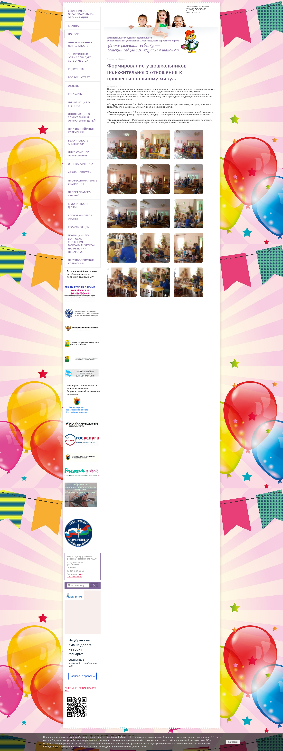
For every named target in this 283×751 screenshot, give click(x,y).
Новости (74, 34)
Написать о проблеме (82, 676)
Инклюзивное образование (78, 154)
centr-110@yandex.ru (75, 575)
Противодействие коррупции (81, 130)
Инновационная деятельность (80, 44)
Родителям (76, 69)
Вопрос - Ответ (79, 77)
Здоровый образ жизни (80, 217)
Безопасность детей (78, 205)
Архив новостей (80, 172)
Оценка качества (80, 163)
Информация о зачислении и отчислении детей (82, 117)
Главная (74, 25)
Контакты (75, 94)
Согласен (232, 742)
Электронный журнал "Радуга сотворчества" (79, 57)
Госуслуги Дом (79, 227)
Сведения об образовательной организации (81, 14)
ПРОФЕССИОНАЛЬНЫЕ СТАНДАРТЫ (82, 182)
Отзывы (73, 85)
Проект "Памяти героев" (80, 193)
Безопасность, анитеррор (78, 142)
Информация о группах (79, 104)
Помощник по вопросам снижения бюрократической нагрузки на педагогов (81, 243)
